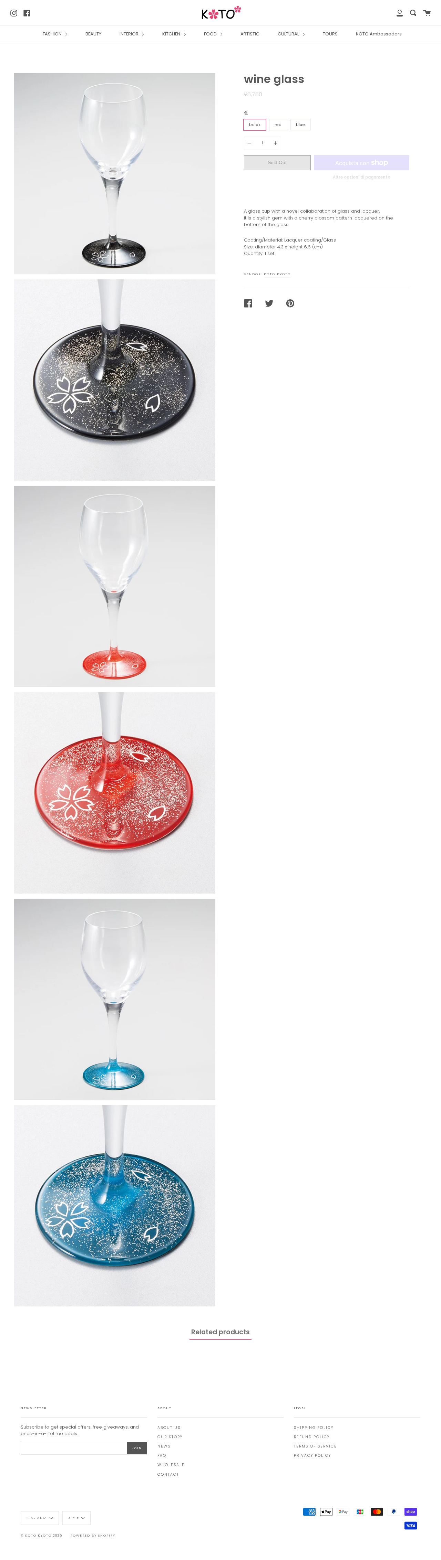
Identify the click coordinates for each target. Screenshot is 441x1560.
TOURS (330, 34)
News (164, 1446)
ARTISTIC (249, 34)
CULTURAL (289, 34)
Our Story (170, 1437)
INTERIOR (130, 34)
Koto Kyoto (277, 274)
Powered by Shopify (93, 1536)
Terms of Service (315, 1446)
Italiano (37, 1518)
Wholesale (171, 1464)
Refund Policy (312, 1437)
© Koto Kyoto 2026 (41, 1536)
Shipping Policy (314, 1427)
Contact (168, 1474)
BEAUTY (93, 34)
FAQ (161, 1455)
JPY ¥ (73, 1518)
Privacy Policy (312, 1455)
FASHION (53, 34)
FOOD (211, 34)
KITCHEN (171, 34)
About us (169, 1427)
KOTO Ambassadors (379, 34)
